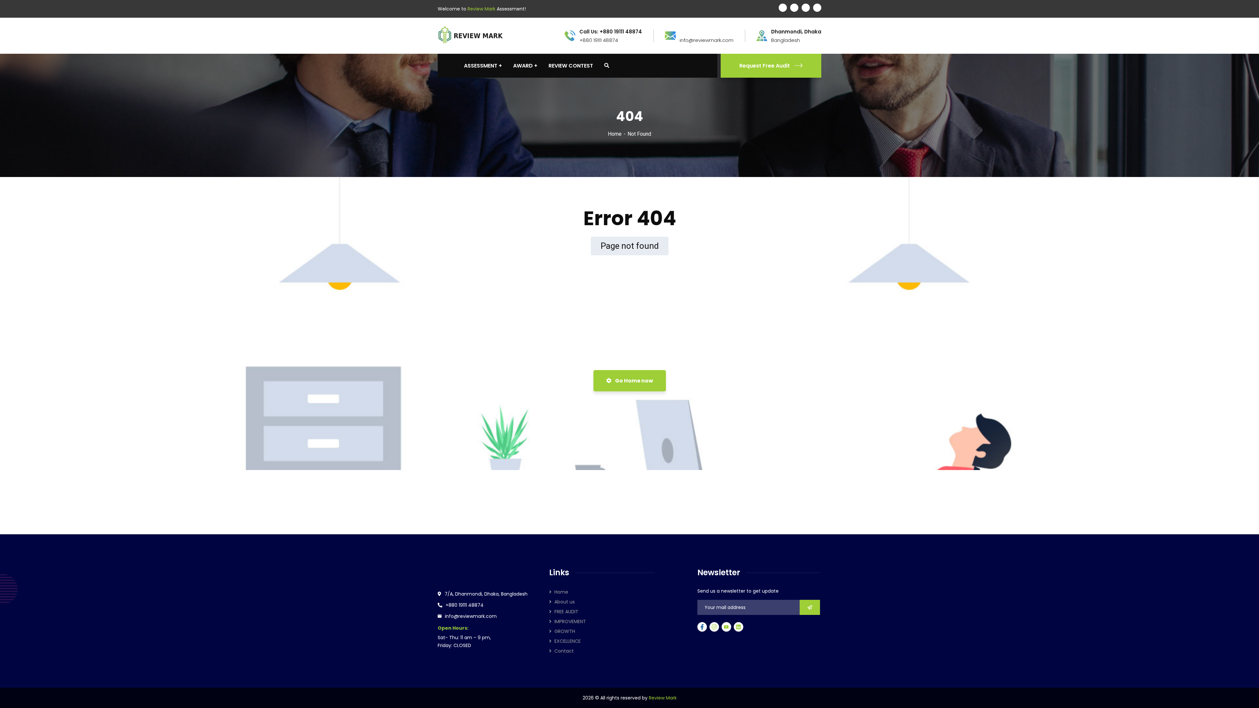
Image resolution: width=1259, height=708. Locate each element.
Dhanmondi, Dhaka (796, 32)
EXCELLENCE (567, 641)
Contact (564, 651)
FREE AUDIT (566, 611)
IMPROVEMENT (570, 621)
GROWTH (564, 631)
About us (564, 602)
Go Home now (633, 380)
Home (615, 134)
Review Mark (663, 698)
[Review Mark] (470, 35)
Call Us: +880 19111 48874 (610, 32)
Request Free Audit (764, 65)
